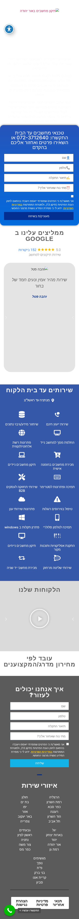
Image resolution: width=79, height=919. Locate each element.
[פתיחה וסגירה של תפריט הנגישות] (9, 29)
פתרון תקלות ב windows (21, 527)
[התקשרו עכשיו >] (9, 910)
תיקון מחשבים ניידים (22, 465)
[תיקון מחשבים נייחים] (21, 536)
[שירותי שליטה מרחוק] (57, 558)
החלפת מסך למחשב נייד (57, 442)
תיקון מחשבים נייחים (22, 546)
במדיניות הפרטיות (41, 751)
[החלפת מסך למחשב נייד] (57, 432)
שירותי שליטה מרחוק (57, 568)
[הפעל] (39, 619)
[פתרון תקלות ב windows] (21, 517)
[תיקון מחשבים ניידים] (21, 454)
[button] (6, 318)
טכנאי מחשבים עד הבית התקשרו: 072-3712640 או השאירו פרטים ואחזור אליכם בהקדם (39, 140)
